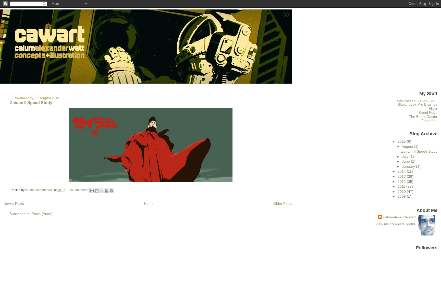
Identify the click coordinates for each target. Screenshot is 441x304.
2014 (402, 171)
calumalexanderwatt (399, 217)
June (406, 161)
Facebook (429, 121)
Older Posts (282, 203)
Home (149, 203)
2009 (402, 196)
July (405, 156)
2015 (402, 141)
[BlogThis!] (96, 190)
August (408, 146)
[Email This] (91, 190)
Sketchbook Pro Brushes (417, 104)
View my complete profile (395, 224)
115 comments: (79, 190)
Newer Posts (14, 203)
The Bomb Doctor (423, 117)
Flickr (433, 108)
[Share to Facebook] (106, 190)
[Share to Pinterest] (111, 190)
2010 (402, 191)
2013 (402, 176)
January (409, 166)
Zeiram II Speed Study (31, 102)
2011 (402, 186)
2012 (402, 181)
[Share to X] (101, 190)
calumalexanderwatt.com (417, 100)
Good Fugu (428, 112)
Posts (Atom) (42, 214)
